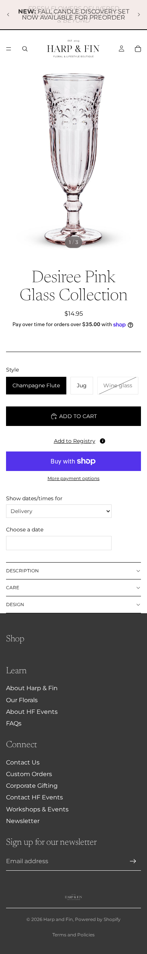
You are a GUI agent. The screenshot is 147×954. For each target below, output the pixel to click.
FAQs (13, 723)
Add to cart (78, 416)
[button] (73, 439)
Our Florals (22, 700)
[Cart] (138, 49)
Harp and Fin (58, 919)
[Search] (25, 49)
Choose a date (24, 529)
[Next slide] (138, 14)
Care (12, 587)
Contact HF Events (34, 797)
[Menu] (8, 48)
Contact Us (23, 762)
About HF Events (32, 711)
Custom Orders (29, 774)
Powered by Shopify (98, 919)
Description (22, 570)
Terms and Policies (73, 934)
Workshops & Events (37, 809)
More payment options (73, 478)
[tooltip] (102, 441)
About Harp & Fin (32, 688)
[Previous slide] (8, 14)
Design (15, 604)
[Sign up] (133, 861)
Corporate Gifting (32, 785)
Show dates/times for (34, 498)
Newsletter (23, 821)
